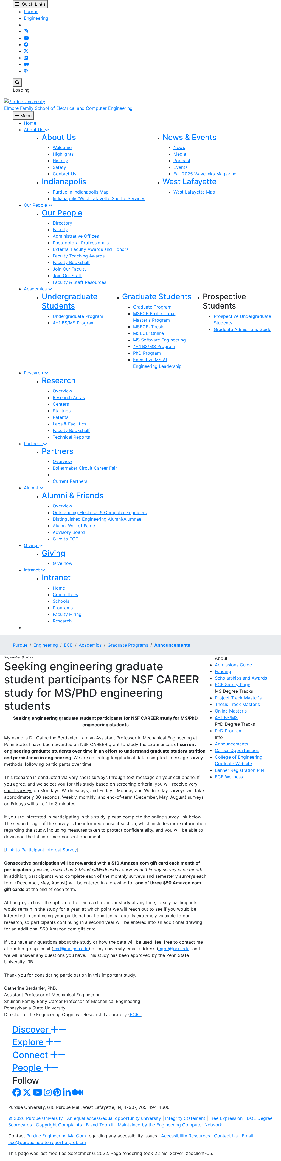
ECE (68, 645)
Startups (62, 410)
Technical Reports (71, 437)
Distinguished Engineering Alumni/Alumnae (97, 519)
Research (34, 372)
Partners (33, 443)
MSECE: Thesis (148, 326)
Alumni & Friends (72, 495)
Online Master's (231, 711)
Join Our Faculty (70, 269)
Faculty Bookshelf (71, 262)
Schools (61, 601)
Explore (29, 1042)
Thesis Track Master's (237, 704)
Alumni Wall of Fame (74, 525)
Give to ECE (65, 539)
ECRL (135, 1014)
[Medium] (26, 64)
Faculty (60, 229)
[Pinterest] (57, 1094)
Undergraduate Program (78, 316)
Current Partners (70, 481)
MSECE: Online (148, 333)
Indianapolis (64, 181)
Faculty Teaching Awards (79, 256)
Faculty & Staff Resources (79, 282)
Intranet (32, 570)
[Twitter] (26, 51)
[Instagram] (26, 31)
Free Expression (226, 1118)
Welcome (62, 147)
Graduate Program (152, 307)
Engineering (36, 18)
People (27, 1067)
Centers (61, 404)
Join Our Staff (67, 275)
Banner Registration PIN (239, 770)
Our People (36, 205)
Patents (60, 417)
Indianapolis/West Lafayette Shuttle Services (99, 198)
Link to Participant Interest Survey (41, 849)
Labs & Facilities (69, 424)
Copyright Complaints (59, 1125)
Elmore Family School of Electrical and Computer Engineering (68, 108)
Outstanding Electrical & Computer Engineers (100, 512)
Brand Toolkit (100, 1125)
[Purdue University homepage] (24, 101)
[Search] (17, 82)
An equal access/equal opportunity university (114, 1118)
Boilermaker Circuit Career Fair (85, 468)
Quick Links (32, 4)
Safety (59, 167)
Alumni (31, 487)
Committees (65, 594)
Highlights (63, 154)
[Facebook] (26, 44)
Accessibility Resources (185, 1135)
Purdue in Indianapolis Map (81, 192)
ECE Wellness (229, 776)
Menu (25, 115)
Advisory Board (69, 532)
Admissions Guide (233, 665)
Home (30, 123)
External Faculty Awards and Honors (90, 249)
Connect (31, 1055)
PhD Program (147, 353)
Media (179, 154)
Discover (31, 1029)
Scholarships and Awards (241, 678)
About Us (34, 129)
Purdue (31, 11)
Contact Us (64, 173)
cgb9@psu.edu (173, 948)
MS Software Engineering (159, 340)
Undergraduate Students (69, 301)
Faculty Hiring (67, 614)
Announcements (172, 645)
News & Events (189, 137)
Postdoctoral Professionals (81, 242)
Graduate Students (157, 296)
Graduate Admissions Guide (242, 329)
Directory (62, 223)
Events (180, 167)
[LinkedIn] (26, 57)
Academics (36, 288)
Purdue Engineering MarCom (56, 1135)
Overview (62, 391)
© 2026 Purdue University (35, 1118)
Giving (31, 545)
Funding (223, 671)
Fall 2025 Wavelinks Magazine (204, 173)
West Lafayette (189, 181)
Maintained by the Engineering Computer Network (170, 1125)
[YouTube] (26, 38)
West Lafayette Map (194, 192)
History (60, 160)
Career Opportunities (237, 750)
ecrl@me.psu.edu (71, 948)
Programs (63, 607)
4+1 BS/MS (226, 717)
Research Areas (69, 397)
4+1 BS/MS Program (74, 323)
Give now (62, 563)
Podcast (181, 160)
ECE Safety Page (232, 684)
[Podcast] (26, 71)
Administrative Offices (76, 236)
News (179, 147)
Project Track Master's (238, 697)
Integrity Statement (185, 1118)
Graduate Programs (128, 645)
